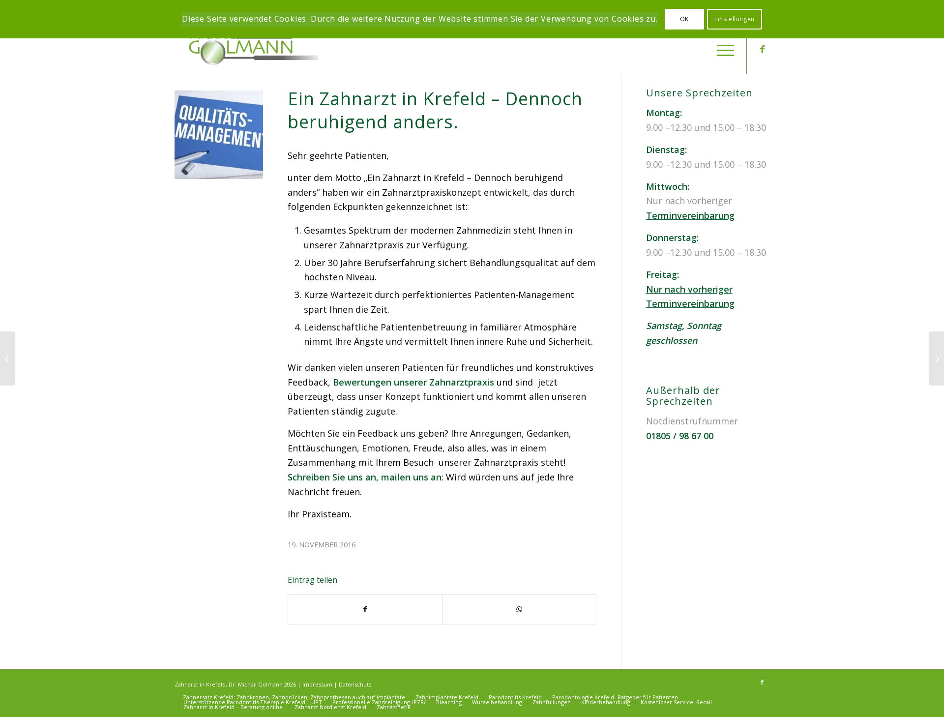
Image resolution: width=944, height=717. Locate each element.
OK (684, 19)
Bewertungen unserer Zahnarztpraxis (413, 382)
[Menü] (722, 49)
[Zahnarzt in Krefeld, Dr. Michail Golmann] (248, 49)
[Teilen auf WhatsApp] (519, 610)
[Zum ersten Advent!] (936, 358)
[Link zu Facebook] (762, 48)
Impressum (317, 684)
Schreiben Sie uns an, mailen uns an (365, 477)
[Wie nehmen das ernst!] (219, 134)
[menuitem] (722, 49)
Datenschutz (355, 684)
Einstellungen (734, 19)
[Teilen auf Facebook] (365, 610)
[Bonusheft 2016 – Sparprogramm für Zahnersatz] (7, 358)
